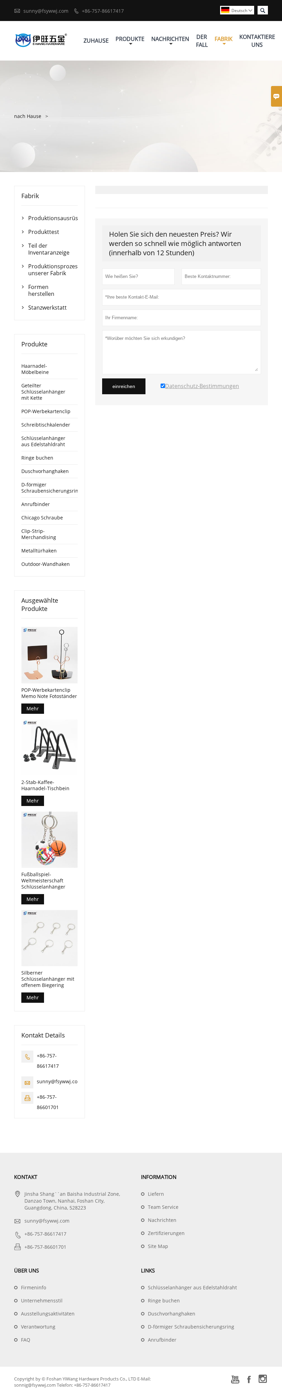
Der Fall (202, 41)
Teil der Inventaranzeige (48, 249)
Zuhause (96, 40)
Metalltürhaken (39, 550)
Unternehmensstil (42, 1300)
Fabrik (223, 39)
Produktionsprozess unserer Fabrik (49, 270)
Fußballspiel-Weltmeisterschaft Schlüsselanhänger (43, 880)
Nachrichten (170, 39)
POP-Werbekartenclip (45, 411)
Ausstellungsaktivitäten (48, 1313)
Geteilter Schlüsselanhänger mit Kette (43, 391)
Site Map (158, 1246)
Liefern (156, 1194)
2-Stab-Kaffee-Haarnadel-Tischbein (45, 785)
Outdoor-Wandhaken (45, 564)
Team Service (163, 1207)
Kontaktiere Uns (257, 41)
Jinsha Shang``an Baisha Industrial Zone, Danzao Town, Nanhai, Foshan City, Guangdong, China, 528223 (72, 1201)
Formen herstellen (41, 290)
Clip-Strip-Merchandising (38, 534)
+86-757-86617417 (103, 11)
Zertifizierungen (166, 1233)
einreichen (123, 386)
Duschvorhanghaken (45, 471)
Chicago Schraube (42, 517)
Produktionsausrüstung (49, 218)
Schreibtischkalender (45, 424)
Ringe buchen (37, 457)
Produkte (130, 39)
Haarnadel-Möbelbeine (35, 369)
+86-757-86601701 (45, 1247)
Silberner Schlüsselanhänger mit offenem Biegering (47, 979)
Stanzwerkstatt (47, 307)
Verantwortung (38, 1326)
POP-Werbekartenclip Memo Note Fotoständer (49, 693)
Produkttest (43, 231)
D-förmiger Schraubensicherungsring (51, 487)
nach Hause (27, 116)
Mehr (32, 708)
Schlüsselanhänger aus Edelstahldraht (43, 441)
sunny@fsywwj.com (45, 11)
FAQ (25, 1339)
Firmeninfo (33, 1287)
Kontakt (25, 1176)
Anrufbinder (35, 504)
